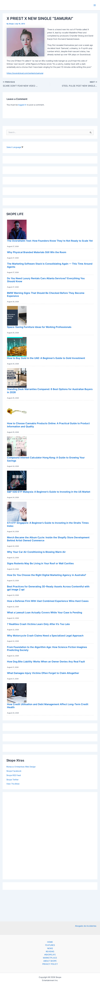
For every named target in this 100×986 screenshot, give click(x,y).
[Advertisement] (50, 835)
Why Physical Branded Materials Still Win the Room (36, 252)
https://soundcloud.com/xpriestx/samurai (25, 73)
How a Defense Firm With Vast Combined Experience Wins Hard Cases (48, 601)
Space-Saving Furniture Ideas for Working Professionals (39, 327)
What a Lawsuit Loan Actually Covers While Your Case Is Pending (44, 612)
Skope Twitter (12, 779)
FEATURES (50, 945)
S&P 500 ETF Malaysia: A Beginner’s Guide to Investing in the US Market (48, 491)
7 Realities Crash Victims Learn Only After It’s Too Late (38, 624)
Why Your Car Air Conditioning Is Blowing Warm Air (36, 551)
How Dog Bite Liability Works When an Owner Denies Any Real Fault (46, 661)
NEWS (50, 948)
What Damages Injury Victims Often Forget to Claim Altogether (43, 673)
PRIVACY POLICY (50, 964)
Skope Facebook (13, 771)
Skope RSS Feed (13, 775)
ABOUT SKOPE (50, 961)
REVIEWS (50, 951)
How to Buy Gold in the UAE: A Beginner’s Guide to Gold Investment (46, 358)
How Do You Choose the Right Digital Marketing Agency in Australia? (46, 575)
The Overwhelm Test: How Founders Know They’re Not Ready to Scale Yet (50, 240)
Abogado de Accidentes (85, 926)
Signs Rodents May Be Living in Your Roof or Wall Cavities (40, 563)
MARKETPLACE (50, 958)
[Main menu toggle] (94, 5)
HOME (50, 942)
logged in (22, 105)
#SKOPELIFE (50, 954)
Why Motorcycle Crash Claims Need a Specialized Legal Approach (45, 635)
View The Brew (13, 784)
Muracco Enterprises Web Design (21, 767)
